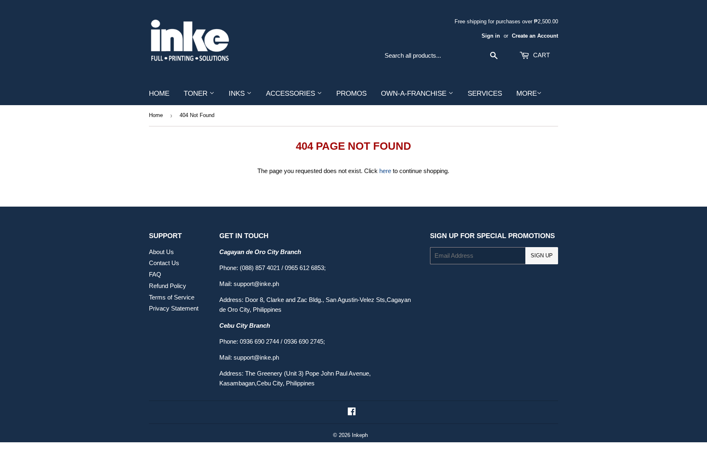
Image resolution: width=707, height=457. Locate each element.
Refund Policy (167, 285)
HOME (159, 93)
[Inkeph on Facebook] (351, 412)
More (526, 93)
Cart (540, 55)
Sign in (491, 36)
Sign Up (542, 255)
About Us (161, 251)
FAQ (155, 274)
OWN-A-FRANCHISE (414, 93)
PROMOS (351, 93)
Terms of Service (171, 297)
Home (156, 115)
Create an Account (535, 36)
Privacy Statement (173, 308)
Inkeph (360, 435)
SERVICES (485, 93)
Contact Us (164, 262)
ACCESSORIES (291, 93)
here (385, 170)
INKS (238, 93)
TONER (196, 93)
